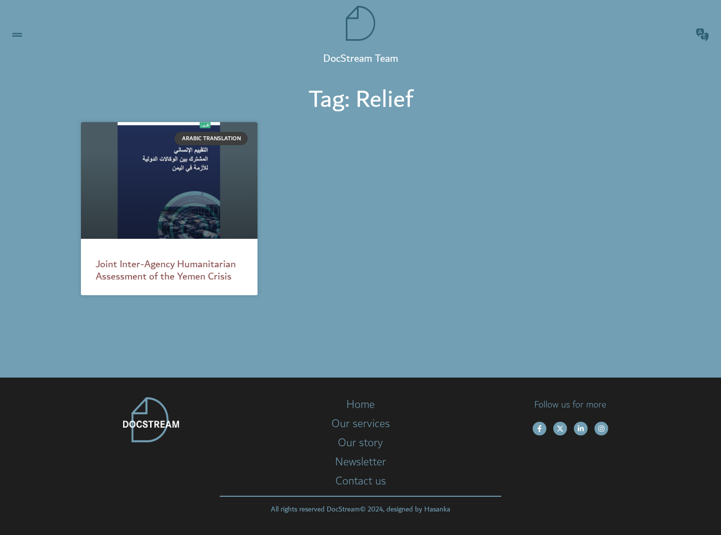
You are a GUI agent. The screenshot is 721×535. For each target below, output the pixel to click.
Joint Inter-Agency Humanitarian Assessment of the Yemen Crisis (166, 270)
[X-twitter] (560, 428)
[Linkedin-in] (581, 428)
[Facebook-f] (539, 428)
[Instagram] (601, 428)
